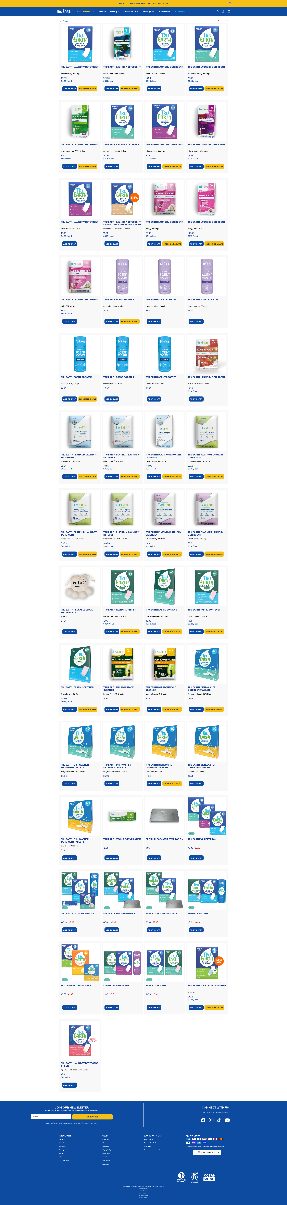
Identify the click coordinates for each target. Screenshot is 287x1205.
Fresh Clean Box (198, 913)
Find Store (62, 1143)
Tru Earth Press (64, 1160)
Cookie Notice (143, 1197)
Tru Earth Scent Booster (118, 299)
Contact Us (105, 1164)
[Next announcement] (226, 3)
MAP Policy (105, 1157)
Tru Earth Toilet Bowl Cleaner (207, 985)
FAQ (103, 1143)
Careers (61, 1153)
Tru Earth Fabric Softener (119, 609)
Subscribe (92, 1116)
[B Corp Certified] (194, 1177)
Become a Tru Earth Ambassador (154, 1143)
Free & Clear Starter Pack (162, 913)
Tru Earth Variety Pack (202, 839)
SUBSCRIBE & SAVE (87, 89)
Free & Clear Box (156, 985)
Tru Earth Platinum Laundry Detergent (79, 456)
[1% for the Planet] (181, 1177)
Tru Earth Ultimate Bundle (77, 913)
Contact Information (143, 1200)
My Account (105, 1139)
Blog (60, 1157)
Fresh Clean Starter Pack (119, 913)
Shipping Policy (106, 1150)
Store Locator (106, 1160)
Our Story (62, 1146)
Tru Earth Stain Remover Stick (122, 839)
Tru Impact (62, 1150)
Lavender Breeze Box (116, 985)
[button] (114, 11)
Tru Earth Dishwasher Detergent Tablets (201, 688)
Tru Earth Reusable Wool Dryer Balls (77, 611)
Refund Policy (106, 1153)
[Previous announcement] (60, 3)
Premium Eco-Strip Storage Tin (164, 839)
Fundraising (147, 1146)
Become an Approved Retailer (153, 1150)
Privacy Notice (143, 1188)
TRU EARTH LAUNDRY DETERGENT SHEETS (79, 1064)
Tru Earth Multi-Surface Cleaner (118, 688)
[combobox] (207, 1152)
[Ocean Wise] (209, 1177)
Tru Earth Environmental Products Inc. (141, 1186)
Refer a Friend (148, 1139)
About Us (62, 1139)
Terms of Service (143, 1193)
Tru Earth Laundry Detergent (79, 66)
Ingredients (105, 1146)
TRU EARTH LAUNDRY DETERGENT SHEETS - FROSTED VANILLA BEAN (122, 223)
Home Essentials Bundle (76, 985)
